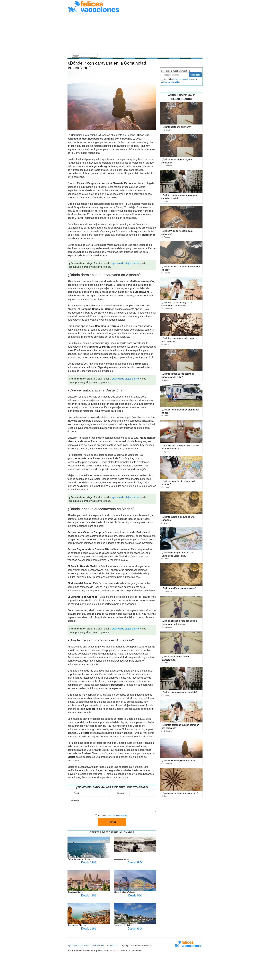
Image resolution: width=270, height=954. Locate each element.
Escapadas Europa (121, 859)
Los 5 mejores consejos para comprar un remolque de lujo (180, 447)
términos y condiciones (117, 815)
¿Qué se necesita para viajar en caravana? (177, 161)
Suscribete (195, 74)
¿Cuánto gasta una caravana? (176, 126)
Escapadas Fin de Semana (125, 925)
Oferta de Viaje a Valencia (124, 892)
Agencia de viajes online (78, 945)
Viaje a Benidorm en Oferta (79, 859)
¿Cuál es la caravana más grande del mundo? (180, 411)
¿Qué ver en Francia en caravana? (178, 588)
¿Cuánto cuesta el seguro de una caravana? (177, 518)
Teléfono (121, 793)
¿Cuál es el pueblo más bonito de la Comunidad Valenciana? (179, 622)
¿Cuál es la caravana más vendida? (179, 692)
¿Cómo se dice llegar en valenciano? (180, 793)
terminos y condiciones (183, 79)
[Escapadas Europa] (135, 844)
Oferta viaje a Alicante (77, 925)
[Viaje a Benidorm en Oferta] (89, 850)
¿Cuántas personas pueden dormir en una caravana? (180, 726)
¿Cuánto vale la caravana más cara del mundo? (180, 268)
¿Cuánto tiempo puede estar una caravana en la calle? (177, 375)
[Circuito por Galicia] (89, 881)
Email (76, 793)
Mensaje (75, 800)
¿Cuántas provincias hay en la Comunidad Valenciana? (176, 304)
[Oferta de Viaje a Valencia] (135, 883)
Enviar (112, 822)
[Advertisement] (135, 33)
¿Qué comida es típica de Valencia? (179, 760)
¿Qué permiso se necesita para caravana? (177, 232)
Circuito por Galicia (75, 892)
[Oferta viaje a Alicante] (89, 914)
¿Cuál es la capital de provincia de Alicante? (178, 482)
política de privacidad (170, 81)
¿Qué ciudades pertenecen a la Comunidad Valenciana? (177, 554)
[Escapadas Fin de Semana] (135, 918)
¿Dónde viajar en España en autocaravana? (175, 658)
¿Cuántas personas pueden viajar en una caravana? (179, 339)
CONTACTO (112, 945)
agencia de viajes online (125, 263)
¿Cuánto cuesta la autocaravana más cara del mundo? (180, 197)
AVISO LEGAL (98, 945)
